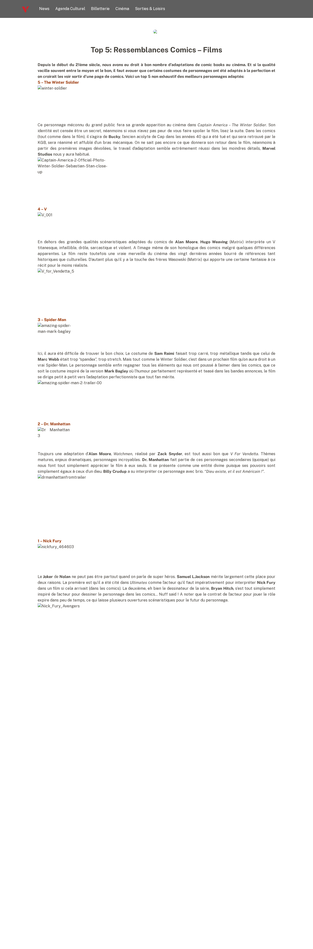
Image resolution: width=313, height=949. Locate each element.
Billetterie (100, 8)
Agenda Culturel (70, 8)
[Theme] (289, 9)
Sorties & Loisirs (150, 8)
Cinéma (122, 8)
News (44, 8)
